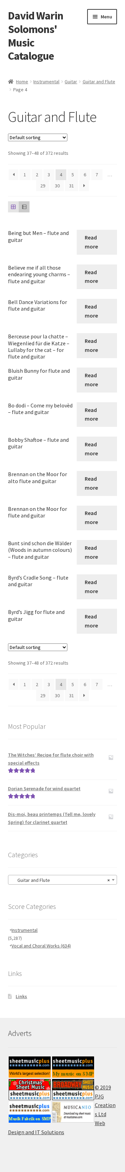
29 (42, 186)
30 (57, 186)
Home (22, 81)
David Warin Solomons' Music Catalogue (35, 36)
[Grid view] (13, 206)
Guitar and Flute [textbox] (60, 880)
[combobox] (62, 880)
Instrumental (46, 81)
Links (21, 996)
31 (71, 186)
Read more (91, 242)
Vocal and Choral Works (41, 946)
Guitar (71, 81)
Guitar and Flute (99, 81)
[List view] (24, 206)
